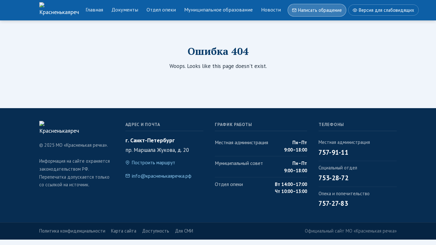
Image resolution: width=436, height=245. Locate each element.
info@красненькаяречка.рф (162, 176)
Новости (271, 9)
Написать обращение (320, 10)
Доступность (155, 231)
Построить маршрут (153, 162)
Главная (94, 9)
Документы (124, 9)
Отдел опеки (161, 9)
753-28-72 (334, 178)
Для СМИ (184, 231)
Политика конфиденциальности (72, 231)
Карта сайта (123, 231)
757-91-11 (333, 152)
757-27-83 (333, 203)
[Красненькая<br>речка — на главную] (59, 10)
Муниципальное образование (218, 9)
